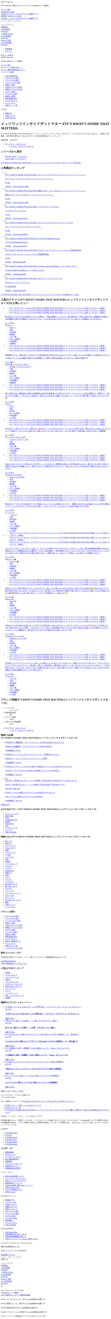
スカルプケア (10, 848)
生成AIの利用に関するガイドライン (19, 1185)
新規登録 (8, 49)
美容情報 (8, 1220)
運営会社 (8, 113)
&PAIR (7, 822)
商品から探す (10, 85)
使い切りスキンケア (13, 900)
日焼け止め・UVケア (13, 986)
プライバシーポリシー (14, 1164)
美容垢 (7, 862)
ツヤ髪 (7, 855)
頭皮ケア (8, 843)
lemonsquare (9, 871)
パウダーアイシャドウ (14, 984)
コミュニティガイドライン (15, 1178)
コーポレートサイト (13, 1157)
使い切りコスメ (11, 886)
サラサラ (8, 889)
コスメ (7, 877)
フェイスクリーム (12, 977)
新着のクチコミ (11, 1207)
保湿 (7, 875)
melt (6, 826)
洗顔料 (7, 998)
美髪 (7, 850)
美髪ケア (8, 873)
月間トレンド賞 (11, 105)
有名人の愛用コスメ (13, 941)
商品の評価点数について (14, 1176)
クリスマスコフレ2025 (14, 948)
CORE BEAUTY (11, 820)
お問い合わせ (10, 118)
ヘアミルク (9, 882)
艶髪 (7, 902)
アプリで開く (6, 10)
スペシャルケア (11, 975)
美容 (7, 859)
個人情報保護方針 (12, 1159)
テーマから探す (11, 94)
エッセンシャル (11, 828)
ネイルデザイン (11, 101)
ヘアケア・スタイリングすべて (22, 146)
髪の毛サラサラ (11, 884)
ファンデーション (12, 982)
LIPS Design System (12, 1188)
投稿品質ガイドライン (14, 1183)
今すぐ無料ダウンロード (10, 1295)
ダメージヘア (10, 852)
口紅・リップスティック (14, 995)
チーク (7, 991)
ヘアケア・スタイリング (16, 144)
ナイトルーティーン (13, 893)
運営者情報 (9, 1152)
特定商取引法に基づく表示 (15, 1234)
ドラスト (8, 868)
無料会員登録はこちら (16, 70)
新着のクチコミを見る (14, 89)
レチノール (9, 898)
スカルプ (8, 866)
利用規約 (8, 1161)
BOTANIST (9, 824)
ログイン (8, 51)
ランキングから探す (13, 82)
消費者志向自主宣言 (13, 1168)
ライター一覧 (10, 1202)
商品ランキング (11, 1209)
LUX (7, 818)
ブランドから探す (12, 80)
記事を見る (5, 805)
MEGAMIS (9, 816)
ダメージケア (10, 846)
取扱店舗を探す (11, 98)
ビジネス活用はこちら (14, 1190)
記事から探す (10, 96)
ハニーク (8, 830)
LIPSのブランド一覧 (13, 1108)
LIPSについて (10, 116)
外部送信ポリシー (12, 1166)
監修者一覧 (9, 1200)
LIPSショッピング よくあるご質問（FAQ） (22, 1239)
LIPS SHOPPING (11, 76)
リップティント (11, 993)
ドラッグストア (11, 864)
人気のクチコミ (11, 1204)
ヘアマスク (9, 857)
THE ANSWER (10, 832)
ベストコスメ (10, 103)
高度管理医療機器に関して (15, 1237)
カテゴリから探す (12, 78)
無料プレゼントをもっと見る (12, 1091)
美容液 (7, 973)
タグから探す (10, 92)
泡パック (8, 841)
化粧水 (7, 979)
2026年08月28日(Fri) (8, 961)
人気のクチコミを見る (14, 87)
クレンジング (10, 989)
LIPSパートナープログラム (15, 1181)
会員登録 (4, 1255)
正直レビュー (10, 905)
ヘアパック (9, 891)
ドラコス (8, 879)
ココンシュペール (12, 814)
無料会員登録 (25, 1295)
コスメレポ (9, 895)
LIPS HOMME (10, 1225)
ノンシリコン (10, 907)
